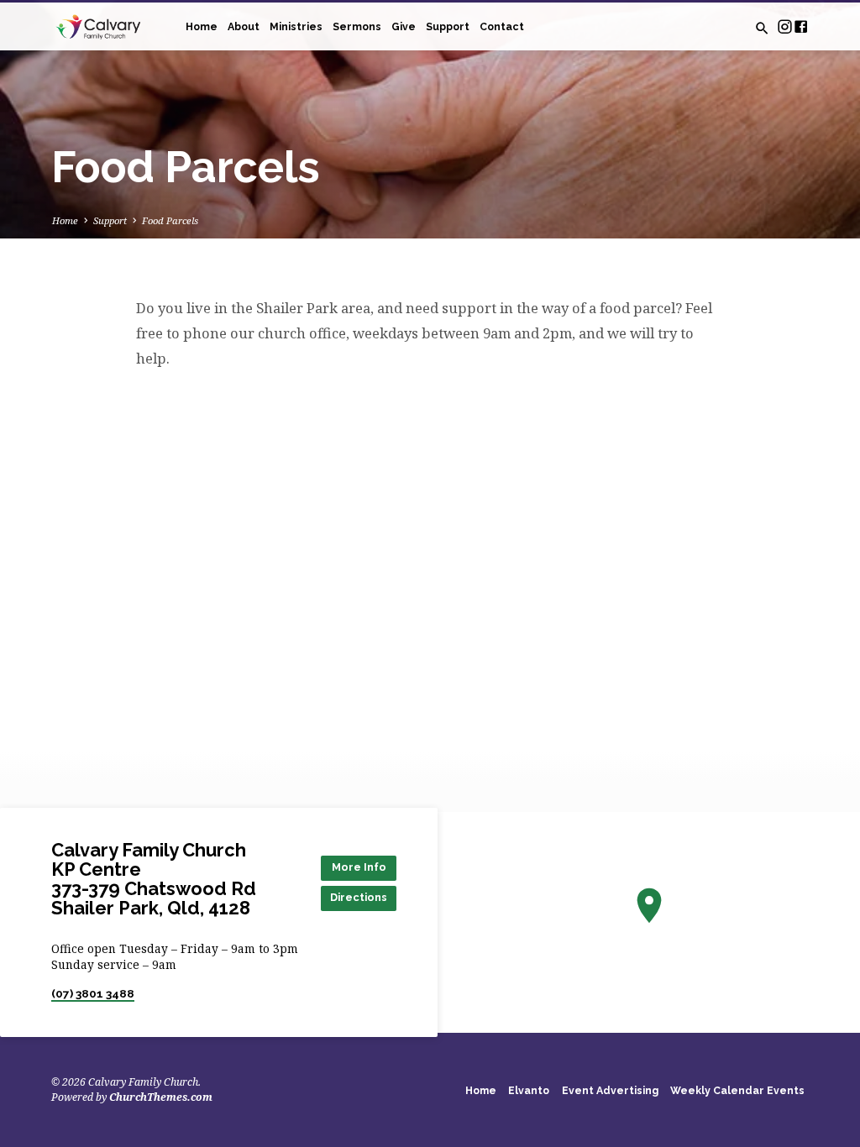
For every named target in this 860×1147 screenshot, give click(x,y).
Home (202, 26)
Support (447, 26)
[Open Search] (762, 28)
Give (403, 26)
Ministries (296, 26)
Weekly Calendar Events (737, 1090)
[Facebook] (801, 26)
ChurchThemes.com (160, 1097)
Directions (358, 897)
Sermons (357, 26)
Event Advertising (610, 1090)
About (244, 26)
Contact (502, 26)
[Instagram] (785, 26)
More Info (359, 867)
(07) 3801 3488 (92, 993)
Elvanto (528, 1090)
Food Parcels (170, 220)
